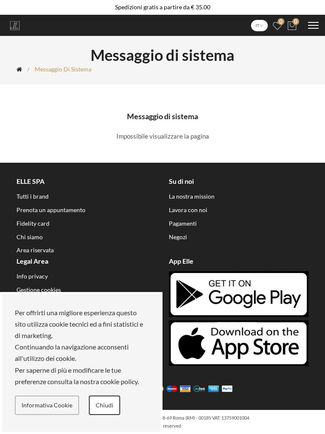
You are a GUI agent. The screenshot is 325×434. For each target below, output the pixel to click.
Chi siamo (30, 236)
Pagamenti (183, 223)
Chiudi (104, 405)
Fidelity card (33, 223)
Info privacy (32, 276)
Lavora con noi (188, 209)
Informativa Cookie (47, 405)
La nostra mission (192, 196)
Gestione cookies (39, 289)
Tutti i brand (33, 196)
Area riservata (35, 250)
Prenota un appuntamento (51, 209)
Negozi (178, 236)
